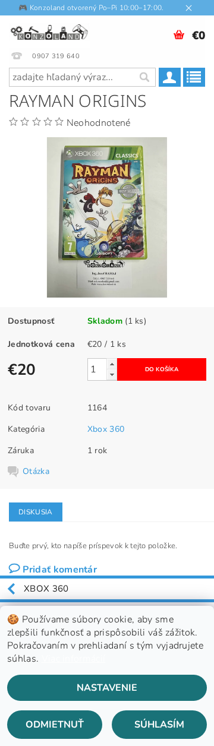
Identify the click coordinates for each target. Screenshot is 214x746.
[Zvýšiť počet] (111, 363)
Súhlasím (159, 724)
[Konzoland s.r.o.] (49, 30)
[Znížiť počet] (111, 374)
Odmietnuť (55, 724)
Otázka (36, 471)
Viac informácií (74, 658)
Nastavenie (107, 687)
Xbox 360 (106, 429)
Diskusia (35, 512)
